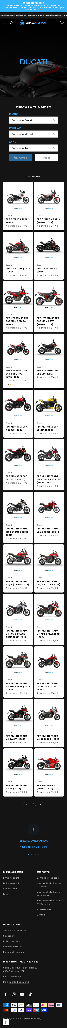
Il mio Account (11, 877)
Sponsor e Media (12, 946)
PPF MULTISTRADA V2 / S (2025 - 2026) (17, 583)
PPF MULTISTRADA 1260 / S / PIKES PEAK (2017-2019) (49, 479)
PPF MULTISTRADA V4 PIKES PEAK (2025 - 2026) (18, 686)
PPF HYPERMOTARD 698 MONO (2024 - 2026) (17, 321)
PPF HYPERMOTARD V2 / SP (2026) (48, 372)
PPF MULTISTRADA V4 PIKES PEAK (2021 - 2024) (48, 634)
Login (6, 894)
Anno (13, 141)
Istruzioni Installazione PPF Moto (49, 885)
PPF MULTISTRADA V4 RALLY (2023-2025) (48, 686)
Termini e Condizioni (14, 930)
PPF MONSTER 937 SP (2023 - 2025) (16, 478)
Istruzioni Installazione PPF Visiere (49, 893)
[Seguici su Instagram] (14, 994)
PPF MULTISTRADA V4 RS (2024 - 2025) (48, 737)
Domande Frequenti (48, 877)
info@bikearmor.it (19, 981)
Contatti (41, 914)
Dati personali (11, 883)
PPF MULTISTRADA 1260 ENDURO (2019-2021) (18, 532)
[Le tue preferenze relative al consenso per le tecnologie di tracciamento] (6, 1022)
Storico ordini (10, 888)
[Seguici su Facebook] (5, 994)
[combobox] (33, 120)
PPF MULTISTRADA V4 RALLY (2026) (17, 737)
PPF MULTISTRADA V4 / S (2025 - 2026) (48, 583)
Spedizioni (9, 935)
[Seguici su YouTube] (22, 994)
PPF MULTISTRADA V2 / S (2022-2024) (48, 530)
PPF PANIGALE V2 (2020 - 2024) (47, 787)
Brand (13, 113)
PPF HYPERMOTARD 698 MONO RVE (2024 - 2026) (48, 321)
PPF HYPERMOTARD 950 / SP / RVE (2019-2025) (17, 373)
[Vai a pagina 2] (40, 805)
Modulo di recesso (13, 952)
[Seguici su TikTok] (30, 994)
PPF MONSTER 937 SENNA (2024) (47, 428)
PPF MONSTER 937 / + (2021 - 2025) (17, 428)
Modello (15, 127)
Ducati (9, 215)
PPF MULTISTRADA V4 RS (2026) (17, 787)
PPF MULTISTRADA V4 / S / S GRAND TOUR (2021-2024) (17, 634)
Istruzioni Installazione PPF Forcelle (49, 902)
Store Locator (44, 909)
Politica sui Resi (11, 941)
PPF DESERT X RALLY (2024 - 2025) (48, 221)
